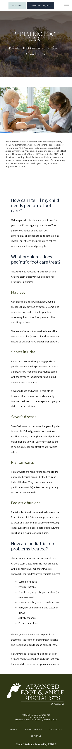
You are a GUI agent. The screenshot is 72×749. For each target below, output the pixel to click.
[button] (66, 6)
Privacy (13, 729)
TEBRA (52, 744)
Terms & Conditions (33, 729)
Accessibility (55, 729)
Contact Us (36, 736)
